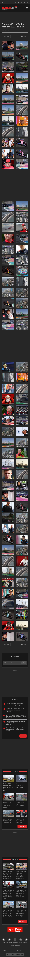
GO (23, 663)
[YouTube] (25, 2)
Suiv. (22, 36)
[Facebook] (16, 2)
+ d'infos (23, 736)
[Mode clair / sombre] (2, 2)
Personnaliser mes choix (15, 954)
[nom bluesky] (19, 2)
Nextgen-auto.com (11, 951)
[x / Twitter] (22, 2)
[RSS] (28, 2)
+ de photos (22, 826)
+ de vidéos (22, 921)
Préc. (8, 36)
